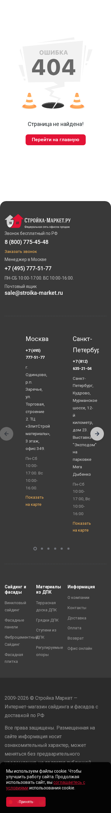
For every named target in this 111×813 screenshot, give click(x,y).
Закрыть (99, 808)
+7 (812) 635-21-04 (82, 365)
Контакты (77, 607)
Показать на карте (35, 501)
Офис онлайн (80, 648)
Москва (37, 339)
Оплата (74, 628)
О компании (78, 597)
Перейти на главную (55, 139)
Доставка (77, 618)
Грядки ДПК (47, 620)
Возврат (76, 638)
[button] (97, 434)
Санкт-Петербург (84, 344)
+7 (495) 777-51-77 (35, 354)
